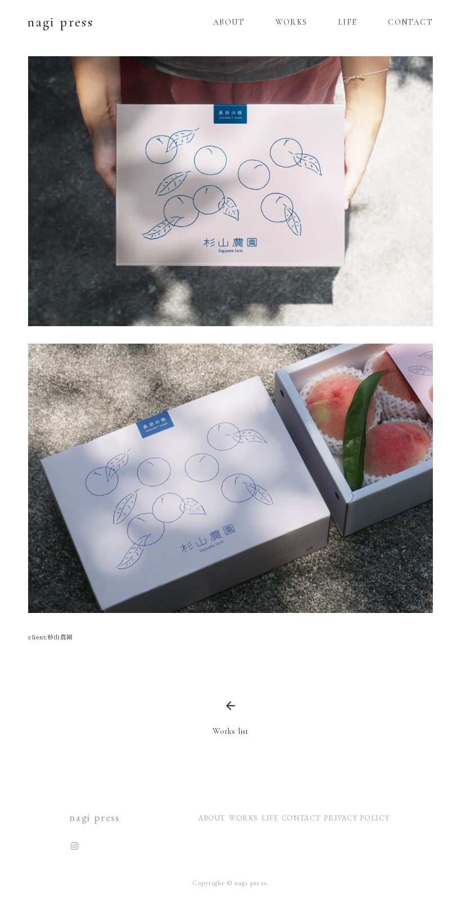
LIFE (348, 22)
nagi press (52, 22)
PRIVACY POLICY (358, 818)
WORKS (291, 22)
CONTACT (410, 22)
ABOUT (229, 22)
